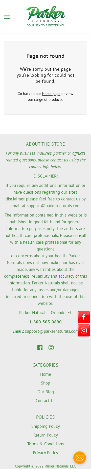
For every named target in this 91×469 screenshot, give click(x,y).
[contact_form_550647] (79, 457)
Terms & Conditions (45, 444)
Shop (45, 383)
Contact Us (45, 400)
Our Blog (45, 392)
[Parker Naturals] (45, 16)
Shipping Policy (45, 426)
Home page (51, 93)
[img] (40, 347)
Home (45, 374)
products (55, 99)
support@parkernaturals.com (52, 331)
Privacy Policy (45, 452)
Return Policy (45, 435)
